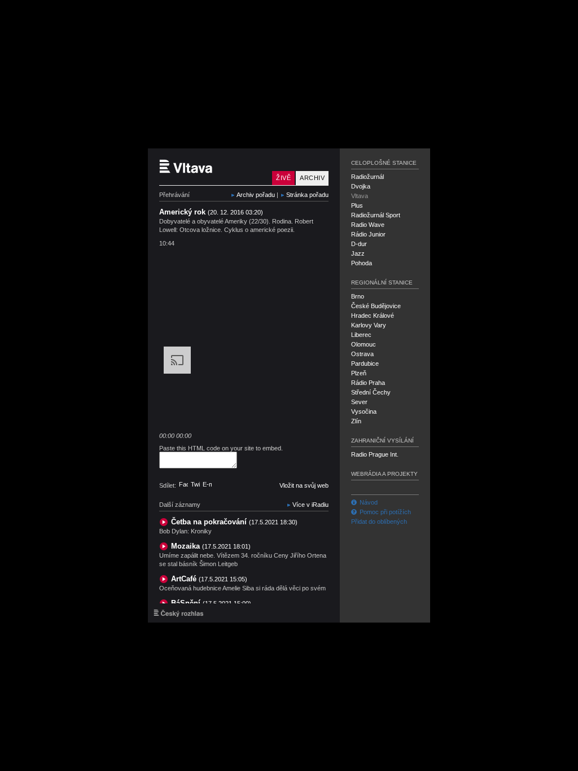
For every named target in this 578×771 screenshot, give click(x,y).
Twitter (195, 484)
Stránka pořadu (307, 194)
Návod (369, 502)
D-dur (359, 243)
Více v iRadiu (310, 504)
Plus (357, 205)
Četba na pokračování (234, 522)
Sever (359, 401)
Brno (357, 296)
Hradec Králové (372, 315)
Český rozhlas (179, 613)
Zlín (356, 421)
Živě (283, 177)
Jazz (358, 253)
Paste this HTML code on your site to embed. (221, 448)
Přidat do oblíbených (379, 521)
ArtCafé (209, 579)
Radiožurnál (367, 176)
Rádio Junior (368, 234)
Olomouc (363, 344)
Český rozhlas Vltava (212, 166)
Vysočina (363, 411)
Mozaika (211, 546)
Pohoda (361, 263)
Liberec (361, 334)
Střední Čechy (371, 392)
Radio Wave (367, 224)
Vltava (359, 195)
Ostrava (362, 354)
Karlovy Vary (368, 325)
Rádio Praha (368, 382)
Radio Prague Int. (375, 454)
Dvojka (360, 186)
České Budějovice (376, 306)
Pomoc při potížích (385, 512)
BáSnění (211, 603)
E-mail (207, 484)
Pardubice (365, 363)
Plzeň (358, 373)
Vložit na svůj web (304, 485)
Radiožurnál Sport (375, 215)
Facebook (183, 484)
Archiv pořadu (256, 194)
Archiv (312, 177)
